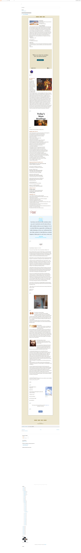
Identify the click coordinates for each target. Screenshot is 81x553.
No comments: (26, 426)
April (24, 499)
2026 (23, 487)
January (25, 502)
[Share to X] (31, 426)
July (24, 496)
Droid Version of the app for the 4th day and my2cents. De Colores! (40, 484)
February (25, 501)
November (25, 492)
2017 (23, 531)
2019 (23, 529)
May (24, 498)
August (24, 495)
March (24, 500)
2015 (23, 533)
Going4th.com (47, 405)
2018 (23, 530)
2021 (23, 527)
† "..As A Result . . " (26, 14)
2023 (23, 490)
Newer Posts (23, 429)
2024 (23, 489)
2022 (23, 526)
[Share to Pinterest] (33, 426)
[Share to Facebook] (32, 426)
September (25, 494)
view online (23, 7)
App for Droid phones (25, 445)
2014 (23, 534)
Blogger (45, 544)
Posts (24, 436)
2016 (23, 532)
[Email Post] (28, 426)
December (25, 491)
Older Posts (58, 429)
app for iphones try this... (26, 444)
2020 (23, 528)
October (25, 493)
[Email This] (30, 426)
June (24, 497)
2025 (23, 488)
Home (40, 429)
